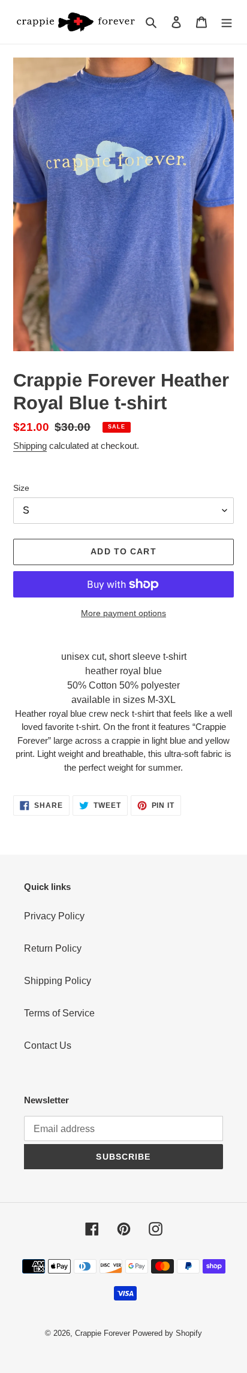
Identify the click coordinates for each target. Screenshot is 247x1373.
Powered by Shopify (167, 1333)
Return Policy (53, 948)
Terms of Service (59, 1013)
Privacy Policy (54, 916)
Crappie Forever (102, 1333)
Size (21, 488)
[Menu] (226, 21)
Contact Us (47, 1045)
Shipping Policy (57, 981)
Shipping (30, 445)
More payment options (123, 613)
